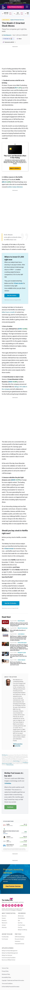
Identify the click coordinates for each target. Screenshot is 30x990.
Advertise (4, 927)
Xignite (13, 910)
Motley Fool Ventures (7, 955)
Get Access (5, 833)
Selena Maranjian (22, 642)
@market (17, 746)
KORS (20, 329)
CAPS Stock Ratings (20, 936)
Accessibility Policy (6, 977)
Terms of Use (5, 968)
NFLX (4, 182)
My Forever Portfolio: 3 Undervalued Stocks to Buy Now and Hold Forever (18, 663)
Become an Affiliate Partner (8, 959)
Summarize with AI (9, 42)
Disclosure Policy (6, 974)
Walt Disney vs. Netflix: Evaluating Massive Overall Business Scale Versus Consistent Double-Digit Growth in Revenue (18, 638)
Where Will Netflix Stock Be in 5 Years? (17, 631)
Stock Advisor (21, 918)
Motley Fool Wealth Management (10, 953)
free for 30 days (16, 761)
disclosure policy (9, 764)
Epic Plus (20, 922)
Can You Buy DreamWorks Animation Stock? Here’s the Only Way (18, 656)
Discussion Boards (19, 939)
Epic (19, 920)
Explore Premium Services (17, 19)
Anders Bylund (21, 659)
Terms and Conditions (7, 983)
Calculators (17, 941)
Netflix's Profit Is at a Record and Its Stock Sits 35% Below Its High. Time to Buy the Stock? (19, 624)
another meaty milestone (15, 187)
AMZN (13, 480)
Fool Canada (5, 939)
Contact (4, 925)
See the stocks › (12, 295)
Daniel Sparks (21, 620)
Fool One (20, 927)
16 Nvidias (7, 783)
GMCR (10, 382)
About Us (4, 915)
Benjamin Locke (22, 652)
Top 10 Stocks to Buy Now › (15, 7)
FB (16, 88)
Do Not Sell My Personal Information (10, 986)
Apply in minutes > (15, 168)
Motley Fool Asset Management (9, 950)
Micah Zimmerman (22, 628)
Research (4, 920)
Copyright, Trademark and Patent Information (13, 980)
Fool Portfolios (21, 925)
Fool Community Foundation (8, 957)
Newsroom (4, 922)
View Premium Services (13, 886)
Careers (4, 918)
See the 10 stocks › (11, 603)
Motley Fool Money (22, 929)
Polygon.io (19, 910)
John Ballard (21, 634)
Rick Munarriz (7, 35)
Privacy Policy (5, 971)
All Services (21, 915)
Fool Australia (5, 936)
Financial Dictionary (19, 943)
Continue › (10, 807)
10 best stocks (18, 283)
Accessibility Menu (15, 1)
